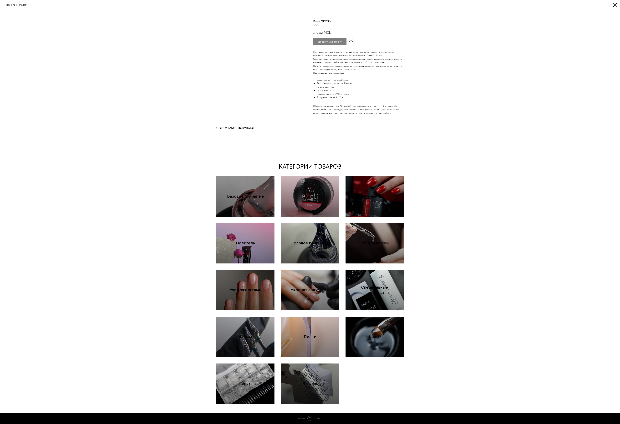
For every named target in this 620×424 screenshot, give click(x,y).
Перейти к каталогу (16, 5)
